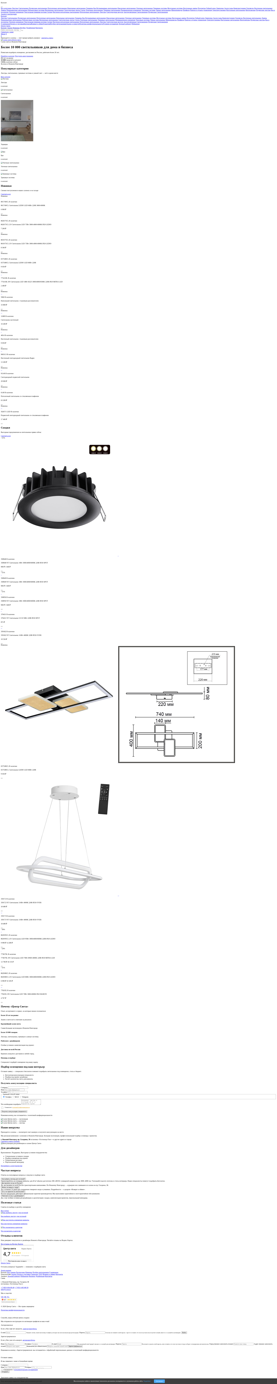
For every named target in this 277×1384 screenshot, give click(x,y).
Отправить (5, 1372)
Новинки (16, 28)
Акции (9, 28)
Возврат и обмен (37, 24)
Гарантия (46, 24)
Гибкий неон (200, 18)
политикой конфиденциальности (21, 1107)
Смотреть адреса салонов (10, 1141)
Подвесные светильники (27, 18)
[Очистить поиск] (22, 30)
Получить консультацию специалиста (14, 1111)
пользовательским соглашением (26, 1370)
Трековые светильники (106, 20)
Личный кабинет (125, 24)
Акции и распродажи (9, 14)
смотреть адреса (47, 38)
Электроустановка (213, 20)
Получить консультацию (24, 56)
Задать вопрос (6, 1270)
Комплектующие (228, 18)
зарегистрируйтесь (30, 1329)
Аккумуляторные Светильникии (136, 22)
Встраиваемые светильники (95, 18)
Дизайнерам (30, 28)
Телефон (4, 1092)
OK (5, 1297)
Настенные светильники (252, 18)
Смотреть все (6, 194)
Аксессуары (217, 18)
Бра (83, 18)
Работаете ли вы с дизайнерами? (13, 1196)
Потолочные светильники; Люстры (93, 22)
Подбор (23, 28)
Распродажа (20, 1272)
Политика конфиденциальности (91, 24)
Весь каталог (5, 77)
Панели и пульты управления (195, 20)
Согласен (159, 1381)
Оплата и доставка (17, 24)
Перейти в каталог (8, 56)
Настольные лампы (179, 18)
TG (8, 1297)
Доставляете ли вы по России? (12, 1183)
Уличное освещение (16, 22)
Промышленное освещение (125, 20)
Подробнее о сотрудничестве (11, 1166)
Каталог (4, 16)
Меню (3, 34)
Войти (184, 1332)
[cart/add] (2, 213)
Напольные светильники (65, 18)
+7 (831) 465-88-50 (21, 1287)
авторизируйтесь (29, 1340)
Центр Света (5, 26)
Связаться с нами (7, 32)
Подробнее (147, 1381)
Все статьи (5, 1211)
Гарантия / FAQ (36, 1274)
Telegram (25, 1097)
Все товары (11, 1272)
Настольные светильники (230, 20)
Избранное (136, 24)
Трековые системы (149, 18)
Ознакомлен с (17, 1107)
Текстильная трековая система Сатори (38, 22)
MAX (16, 1097)
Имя (2, 1090)
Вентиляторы (245, 20)
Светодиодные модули (114, 22)
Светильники (12, 18)
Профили (180, 20)
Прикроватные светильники (11, 20)
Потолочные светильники (46, 18)
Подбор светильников (58, 24)
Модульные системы (164, 18)
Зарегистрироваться (75, 1346)
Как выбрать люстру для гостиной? (13, 1179)
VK (2, 1297)
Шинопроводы (171, 20)
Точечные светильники (88, 20)
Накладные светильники (115, 18)
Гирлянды (239, 18)
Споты (77, 20)
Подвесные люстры (257, 20)
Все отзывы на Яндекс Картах (12, 1244)
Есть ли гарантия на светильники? (13, 1191)
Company (4, 1087)
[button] (138, 1121)
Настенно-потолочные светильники (66, 22)
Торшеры (78, 18)
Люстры (4, 18)
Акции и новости (72, 24)
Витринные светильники (48, 20)
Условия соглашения (110, 24)
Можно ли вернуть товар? (10, 1187)
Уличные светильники (133, 18)
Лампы (264, 18)
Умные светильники (157, 20)
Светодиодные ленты (66, 20)
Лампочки (209, 18)
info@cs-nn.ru (6, 1289)
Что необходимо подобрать (11, 1104)
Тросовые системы (143, 20)
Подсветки (191, 18)
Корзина (32, 1276)
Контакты (27, 24)
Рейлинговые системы (30, 20)
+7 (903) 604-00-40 (7, 1287)
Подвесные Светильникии (158, 22)
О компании (5, 24)
